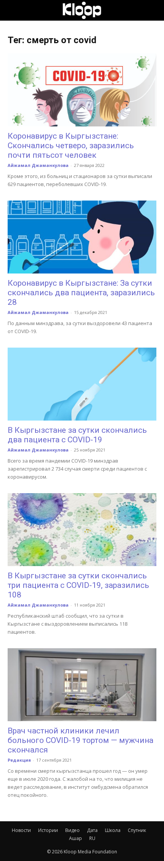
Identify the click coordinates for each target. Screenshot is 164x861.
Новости (21, 830)
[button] (13, 10)
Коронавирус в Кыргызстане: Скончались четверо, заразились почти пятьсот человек (71, 145)
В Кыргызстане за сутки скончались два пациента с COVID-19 (77, 435)
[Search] (153, 10)
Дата (92, 830)
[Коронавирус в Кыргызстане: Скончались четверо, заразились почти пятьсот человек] (82, 89)
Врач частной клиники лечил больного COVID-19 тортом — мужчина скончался (80, 740)
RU (92, 838)
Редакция (19, 760)
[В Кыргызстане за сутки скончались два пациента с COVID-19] (82, 384)
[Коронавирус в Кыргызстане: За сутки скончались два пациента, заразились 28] (82, 237)
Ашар (75, 838)
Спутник (137, 830)
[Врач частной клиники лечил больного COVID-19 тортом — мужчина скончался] (82, 684)
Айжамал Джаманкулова (38, 165)
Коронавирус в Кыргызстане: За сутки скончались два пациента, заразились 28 (81, 292)
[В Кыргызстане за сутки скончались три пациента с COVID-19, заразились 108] (82, 529)
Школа (113, 830)
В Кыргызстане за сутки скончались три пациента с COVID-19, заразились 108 (78, 585)
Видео (72, 830)
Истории (48, 830)
